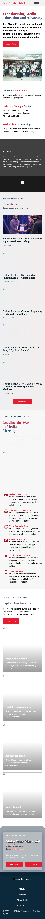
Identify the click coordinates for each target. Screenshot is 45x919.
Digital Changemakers (18, 707)
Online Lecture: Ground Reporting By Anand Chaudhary (22, 313)
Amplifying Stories (16, 755)
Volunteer (14, 864)
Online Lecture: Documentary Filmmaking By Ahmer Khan (20, 276)
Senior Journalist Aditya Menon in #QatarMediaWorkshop (22, 240)
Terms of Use (22, 905)
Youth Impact (13, 807)
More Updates (23, 401)
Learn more (11, 621)
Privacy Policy (22, 900)
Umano (8, 913)
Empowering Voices (16, 658)
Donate (34, 864)
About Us (23, 888)
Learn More (11, 44)
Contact (22, 894)
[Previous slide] (22, 182)
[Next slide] (23, 182)
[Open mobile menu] (41, 3)
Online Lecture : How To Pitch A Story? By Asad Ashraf (21, 349)
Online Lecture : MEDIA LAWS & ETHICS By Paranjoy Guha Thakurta (22, 386)
